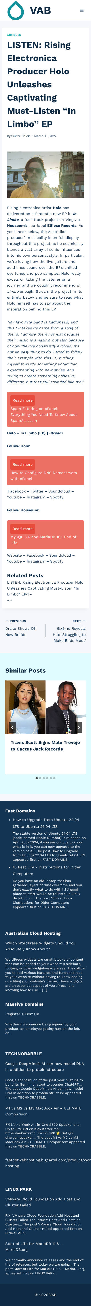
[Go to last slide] (12, 727)
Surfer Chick (20, 136)
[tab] (37, 778)
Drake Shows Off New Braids (20, 628)
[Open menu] (82, 10)
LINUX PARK (18, 1189)
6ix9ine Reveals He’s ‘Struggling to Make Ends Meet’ (69, 631)
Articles (14, 34)
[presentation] (45, 707)
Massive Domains (24, 1004)
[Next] (78, 727)
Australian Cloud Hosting (33, 933)
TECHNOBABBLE (23, 1053)
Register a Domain (22, 1014)
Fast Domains (20, 811)
